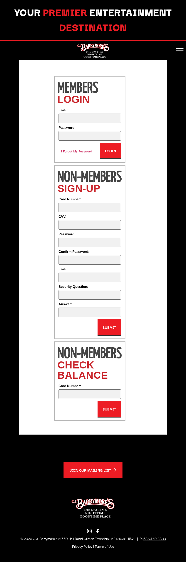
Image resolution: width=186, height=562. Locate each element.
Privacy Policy (82, 546)
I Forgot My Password (76, 151)
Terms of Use (104, 546)
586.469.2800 (154, 538)
